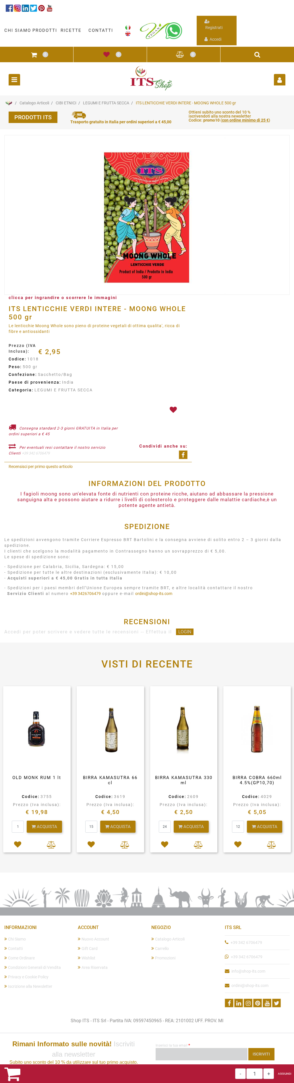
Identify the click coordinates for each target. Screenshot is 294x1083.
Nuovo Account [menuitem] (95, 939)
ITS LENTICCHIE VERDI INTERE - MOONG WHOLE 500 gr (186, 103)
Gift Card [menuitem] (90, 948)
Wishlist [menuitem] (88, 958)
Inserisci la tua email (173, 1045)
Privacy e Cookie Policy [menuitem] (28, 977)
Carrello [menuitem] (162, 948)
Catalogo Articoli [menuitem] (170, 939)
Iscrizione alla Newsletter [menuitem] (30, 986)
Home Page (8, 103)
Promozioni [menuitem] (165, 958)
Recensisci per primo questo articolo (41, 466)
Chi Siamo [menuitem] (17, 939)
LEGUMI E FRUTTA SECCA (106, 103)
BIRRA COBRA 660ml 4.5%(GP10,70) (257, 780)
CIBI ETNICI (66, 103)
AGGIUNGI (284, 1073)
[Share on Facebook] (183, 454)
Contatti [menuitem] (15, 948)
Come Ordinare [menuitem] (21, 958)
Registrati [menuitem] (213, 27)
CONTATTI (100, 30)
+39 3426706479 (85, 593)
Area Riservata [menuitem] (95, 967)
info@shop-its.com (248, 971)
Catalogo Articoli (34, 103)
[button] (147, 215)
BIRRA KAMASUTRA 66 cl (110, 780)
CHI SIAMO (17, 30)
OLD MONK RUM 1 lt (36, 777)
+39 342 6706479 (36, 453)
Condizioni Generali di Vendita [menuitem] (34, 967)
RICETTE (71, 30)
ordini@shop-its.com (153, 593)
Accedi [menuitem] (215, 39)
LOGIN (184, 632)
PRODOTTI (44, 30)
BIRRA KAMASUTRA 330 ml (183, 780)
